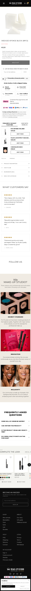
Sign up (15, 504)
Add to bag (20, 134)
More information (14, 103)
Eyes (4, 525)
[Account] (25, 3)
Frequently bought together (9, 124)
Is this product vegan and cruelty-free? (14, 431)
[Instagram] (10, 574)
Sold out (15, 62)
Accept (8, 586)
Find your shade (7, 560)
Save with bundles (24, 124)
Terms (19, 540)
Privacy (19, 537)
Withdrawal (20, 544)
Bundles (5, 529)
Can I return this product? (11, 426)
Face (4, 522)
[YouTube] (17, 574)
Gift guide (20, 520)
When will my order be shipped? (13, 421)
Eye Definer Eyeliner (18, 128)
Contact (5, 544)
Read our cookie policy (24, 588)
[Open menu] (4, 3)
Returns (5, 542)
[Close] (28, 580)
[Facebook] (21, 574)
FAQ (4, 537)
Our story (20, 517)
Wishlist (5, 557)
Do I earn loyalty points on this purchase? (13, 437)
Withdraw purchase (12, 117)
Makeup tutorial (22, 522)
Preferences (4, 588)
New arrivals (6, 517)
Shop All (27, 451)
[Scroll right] (29, 464)
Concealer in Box (17, 147)
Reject (23, 586)
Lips (4, 527)
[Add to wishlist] (10, 457)
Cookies (19, 542)
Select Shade (7, 481)
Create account (7, 555)
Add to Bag (22, 481)
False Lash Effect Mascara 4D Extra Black (20, 138)
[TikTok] (14, 574)
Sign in (5, 553)
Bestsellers (6, 520)
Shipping (5, 540)
